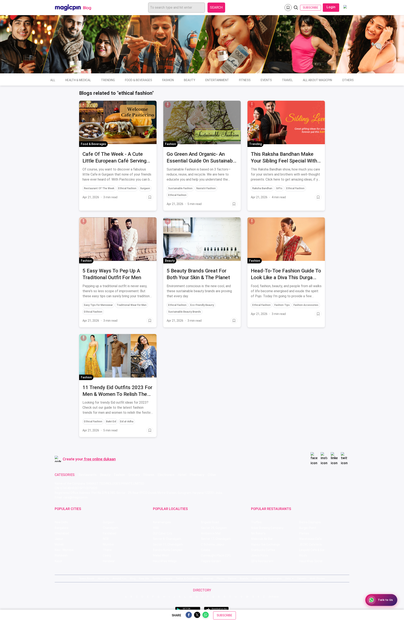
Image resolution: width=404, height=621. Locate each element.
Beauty (189, 80)
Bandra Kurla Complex (167, 550)
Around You (119, 578)
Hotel (182, 475)
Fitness (245, 80)
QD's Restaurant (262, 561)
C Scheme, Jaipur (213, 544)
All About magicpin (317, 80)
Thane (107, 550)
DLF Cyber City (162, 533)
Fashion (168, 80)
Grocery (134, 475)
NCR (106, 538)
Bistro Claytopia (310, 522)
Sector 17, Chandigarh (216, 538)
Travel (287, 80)
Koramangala (162, 522)
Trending (108, 80)
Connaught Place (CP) (216, 555)
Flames (304, 533)
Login (331, 7)
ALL (52, 80)
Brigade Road (210, 522)
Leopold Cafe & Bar (312, 550)
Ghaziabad (62, 533)
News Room (86, 578)
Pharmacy (197, 475)
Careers (301, 578)
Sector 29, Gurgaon (214, 528)
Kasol (58, 561)
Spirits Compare (162, 578)
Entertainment (217, 80)
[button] (83, 105)
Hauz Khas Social (310, 561)
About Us (103, 578)
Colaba (205, 550)
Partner (232, 578)
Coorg (107, 555)
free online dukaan (100, 459)
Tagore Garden (211, 561)
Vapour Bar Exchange (265, 544)
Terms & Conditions (187, 578)
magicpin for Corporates (267, 578)
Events (266, 80)
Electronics (166, 475)
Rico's (303, 555)
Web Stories (317, 578)
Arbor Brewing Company (267, 528)
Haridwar (109, 561)
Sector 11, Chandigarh (168, 544)
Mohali (59, 544)
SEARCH (216, 7)
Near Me (144, 578)
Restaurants (87, 475)
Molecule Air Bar (262, 538)
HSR (156, 528)
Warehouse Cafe (310, 538)
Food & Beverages (138, 80)
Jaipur (59, 538)
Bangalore (61, 528)
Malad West (161, 555)
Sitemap (208, 578)
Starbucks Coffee (263, 550)
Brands (244, 578)
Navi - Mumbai (64, 550)
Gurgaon (108, 522)
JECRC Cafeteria (310, 544)
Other (212, 475)
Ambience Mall (211, 533)
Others (348, 80)
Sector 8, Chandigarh (167, 538)
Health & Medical (78, 80)
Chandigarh (110, 528)
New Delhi (61, 522)
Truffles (256, 522)
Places (221, 578)
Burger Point (307, 528)
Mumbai (108, 544)
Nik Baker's (258, 533)
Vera (288, 578)
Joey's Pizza (259, 555)
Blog (133, 578)
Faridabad (109, 533)
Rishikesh (61, 555)
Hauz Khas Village (165, 561)
